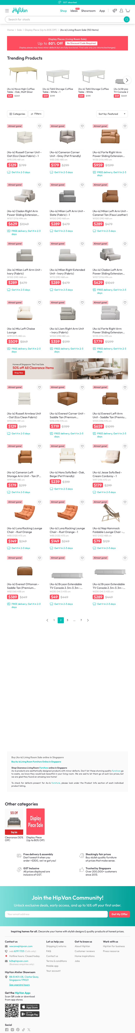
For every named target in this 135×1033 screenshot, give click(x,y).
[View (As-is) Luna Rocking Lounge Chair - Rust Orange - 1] (67, 524)
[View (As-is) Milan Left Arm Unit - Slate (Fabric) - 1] (67, 207)
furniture (116, 770)
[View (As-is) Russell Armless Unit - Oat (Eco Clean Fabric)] (24, 409)
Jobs (77, 961)
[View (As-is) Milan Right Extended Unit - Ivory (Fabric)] (67, 266)
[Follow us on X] (29, 1029)
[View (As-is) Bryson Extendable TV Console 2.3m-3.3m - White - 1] (110, 580)
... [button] (74, 620)
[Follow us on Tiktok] (23, 1029)
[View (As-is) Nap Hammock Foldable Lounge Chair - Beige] (110, 524)
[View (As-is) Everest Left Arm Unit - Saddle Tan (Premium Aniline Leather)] (110, 411)
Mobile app (52, 965)
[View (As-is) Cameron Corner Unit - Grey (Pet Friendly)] (67, 148)
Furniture (37, 761)
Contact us (52, 956)
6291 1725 (16, 951)
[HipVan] (20, 11)
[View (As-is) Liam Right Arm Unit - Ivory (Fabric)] (67, 326)
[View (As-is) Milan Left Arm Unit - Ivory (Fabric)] (24, 266)
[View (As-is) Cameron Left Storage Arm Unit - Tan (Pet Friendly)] (24, 468)
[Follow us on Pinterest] (18, 1029)
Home (10, 29)
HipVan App (22, 993)
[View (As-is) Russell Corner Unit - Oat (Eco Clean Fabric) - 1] (24, 148)
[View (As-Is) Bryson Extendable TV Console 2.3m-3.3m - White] (67, 580)
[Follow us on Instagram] (12, 1029)
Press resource (111, 951)
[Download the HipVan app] (22, 1011)
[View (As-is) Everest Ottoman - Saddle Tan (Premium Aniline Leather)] (24, 582)
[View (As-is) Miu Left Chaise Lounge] (24, 326)
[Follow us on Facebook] (7, 1029)
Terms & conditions (56, 961)
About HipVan (82, 946)
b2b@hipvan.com (18, 961)
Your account (53, 970)
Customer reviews (85, 951)
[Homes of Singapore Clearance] (67, 368)
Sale (19, 29)
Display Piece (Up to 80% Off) (41, 29)
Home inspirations (85, 956)
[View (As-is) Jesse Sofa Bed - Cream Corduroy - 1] (110, 468)
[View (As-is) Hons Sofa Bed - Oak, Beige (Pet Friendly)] (67, 467)
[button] (7, 10)
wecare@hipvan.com (21, 946)
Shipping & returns (56, 946)
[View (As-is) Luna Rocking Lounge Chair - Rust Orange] (24, 524)
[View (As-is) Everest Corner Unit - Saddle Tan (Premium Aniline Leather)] (67, 411)
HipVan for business (114, 946)
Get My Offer (120, 914)
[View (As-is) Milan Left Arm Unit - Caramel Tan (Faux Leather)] (110, 207)
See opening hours (19, 984)
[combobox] (67, 19)
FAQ (48, 951)
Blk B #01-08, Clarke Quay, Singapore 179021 (24, 978)
